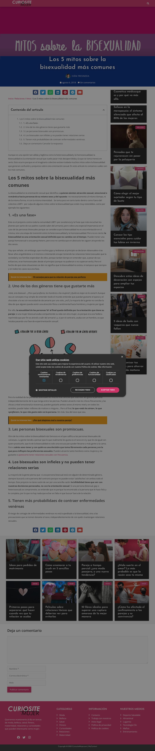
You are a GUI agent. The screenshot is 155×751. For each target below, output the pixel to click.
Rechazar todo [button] (82, 390)
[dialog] (77, 375)
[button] (46, 390)
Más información (105, 367)
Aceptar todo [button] (108, 390)
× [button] (122, 357)
